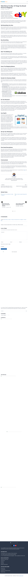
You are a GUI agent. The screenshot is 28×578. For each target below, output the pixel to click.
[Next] (26, 202)
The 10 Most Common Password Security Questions (8, 554)
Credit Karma (3, 560)
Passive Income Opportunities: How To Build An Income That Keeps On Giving (6, 186)
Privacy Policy (3, 568)
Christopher (3, 9)
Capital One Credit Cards (4, 559)
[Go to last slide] (2, 202)
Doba (10, 93)
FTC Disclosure (3, 569)
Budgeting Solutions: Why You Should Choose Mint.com (21, 186)
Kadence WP (21, 575)
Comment (3, 232)
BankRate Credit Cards (4, 564)
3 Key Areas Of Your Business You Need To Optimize (6, 204)
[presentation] (7, 198)
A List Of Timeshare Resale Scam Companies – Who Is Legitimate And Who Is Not (13, 555)
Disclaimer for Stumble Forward (5, 570)
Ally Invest (2, 563)
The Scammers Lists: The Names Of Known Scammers (9, 553)
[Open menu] (27, 1)
